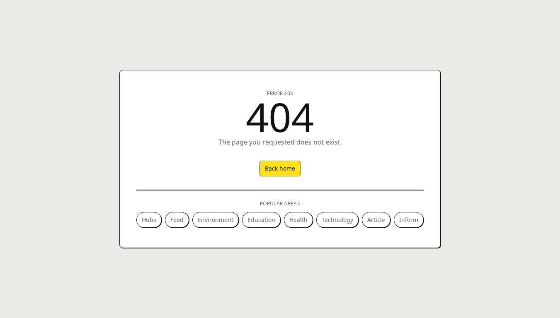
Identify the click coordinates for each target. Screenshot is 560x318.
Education (261, 220)
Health (298, 220)
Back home (280, 168)
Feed (177, 220)
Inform (408, 220)
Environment (215, 220)
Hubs (149, 220)
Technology (337, 220)
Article (376, 220)
